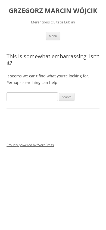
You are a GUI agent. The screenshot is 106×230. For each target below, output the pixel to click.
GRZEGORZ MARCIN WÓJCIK (53, 11)
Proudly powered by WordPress (30, 145)
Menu (53, 36)
